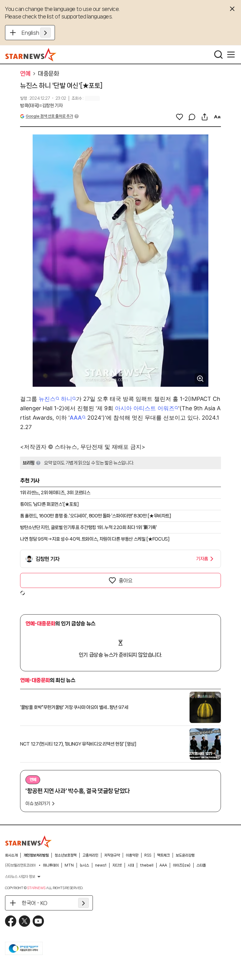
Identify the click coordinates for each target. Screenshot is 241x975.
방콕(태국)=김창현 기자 (41, 105)
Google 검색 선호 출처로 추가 (49, 116)
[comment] (192, 117)
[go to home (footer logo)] (28, 841)
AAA (76, 417)
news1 (100, 865)
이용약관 (132, 855)
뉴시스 (84, 865)
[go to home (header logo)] (31, 54)
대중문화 (48, 74)
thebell (146, 865)
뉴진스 (47, 399)
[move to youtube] (38, 921)
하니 (66, 399)
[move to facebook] (10, 921)
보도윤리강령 (185, 855)
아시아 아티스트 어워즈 (144, 408)
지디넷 (117, 865)
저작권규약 (112, 855)
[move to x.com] (24, 921)
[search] (218, 55)
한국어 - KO (34, 903)
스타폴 (201, 865)
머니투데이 (51, 865)
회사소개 (11, 855)
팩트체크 (163, 855)
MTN (69, 865)
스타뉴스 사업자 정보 (20, 876)
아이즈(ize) (181, 865)
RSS (147, 855)
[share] (204, 117)
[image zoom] (200, 378)
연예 (25, 74)
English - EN (36, 32)
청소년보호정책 (66, 855)
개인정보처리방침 (36, 855)
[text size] (217, 117)
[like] (179, 117)
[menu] (231, 55)
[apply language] (45, 33)
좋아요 (125, 580)
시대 (131, 865)
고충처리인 (90, 855)
